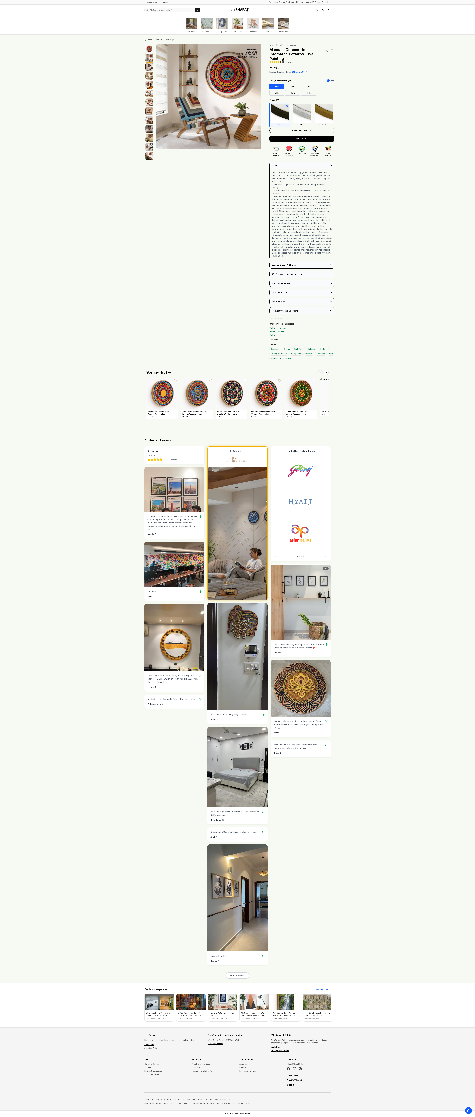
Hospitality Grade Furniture (203, 1071)
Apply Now (275, 1047)
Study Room (299, 349)
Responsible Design (247, 1071)
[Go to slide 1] (297, 556)
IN (328, 81)
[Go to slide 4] (303, 556)
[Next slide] (325, 556)
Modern (289, 358)
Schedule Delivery (152, 1048)
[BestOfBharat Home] (237, 10)
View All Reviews (237, 975)
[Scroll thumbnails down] (149, 347)
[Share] (326, 50)
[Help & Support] (468, 1110)
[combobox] (169, 10)
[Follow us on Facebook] (288, 1068)
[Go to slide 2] (299, 556)
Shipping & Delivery (152, 1074)
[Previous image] (160, 96)
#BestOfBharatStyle (295, 1064)
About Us (243, 1064)
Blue (331, 354)
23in (324, 86)
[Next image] (257, 96)
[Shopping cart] (328, 10)
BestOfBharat (152, 2)
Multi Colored (276, 358)
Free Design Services (201, 1064)
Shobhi (165, 2)
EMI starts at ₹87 (299, 72)
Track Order (149, 1045)
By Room (281, 335)
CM (332, 81)
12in (277, 86)
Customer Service (151, 1064)
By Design (170, 40)
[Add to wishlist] (332, 50)
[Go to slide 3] (301, 556)
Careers (242, 1067)
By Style (281, 331)
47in (308, 93)
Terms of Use (149, 1099)
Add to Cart (302, 138)
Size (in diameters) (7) (280, 80)
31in (277, 93)
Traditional (321, 354)
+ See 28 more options (302, 130)
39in (293, 93)
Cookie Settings (189, 1099)
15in (292, 86)
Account (147, 1067)
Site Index (167, 1099)
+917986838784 (232, 1040)
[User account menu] (323, 10)
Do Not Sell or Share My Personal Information (213, 1099)
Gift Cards (196, 1067)
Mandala (308, 354)
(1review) (289, 62)
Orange (287, 349)
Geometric (275, 349)
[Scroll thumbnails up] (149, 44)
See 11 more (274, 339)
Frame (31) (274, 100)
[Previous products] (320, 372)
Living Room (296, 354)
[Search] (197, 10)
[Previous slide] (275, 556)
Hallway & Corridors (279, 354)
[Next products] (326, 372)
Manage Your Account (280, 1051)
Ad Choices (177, 1099)
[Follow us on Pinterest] (300, 1068)
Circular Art (273, 45)
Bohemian (312, 349)
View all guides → (323, 989)
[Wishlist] (317, 10)
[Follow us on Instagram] (294, 1068)
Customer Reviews (215, 1044)
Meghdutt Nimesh (288, 45)
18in (308, 86)
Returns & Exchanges (153, 1071)
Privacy (159, 1099)
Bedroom (324, 349)
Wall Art (159, 40)
